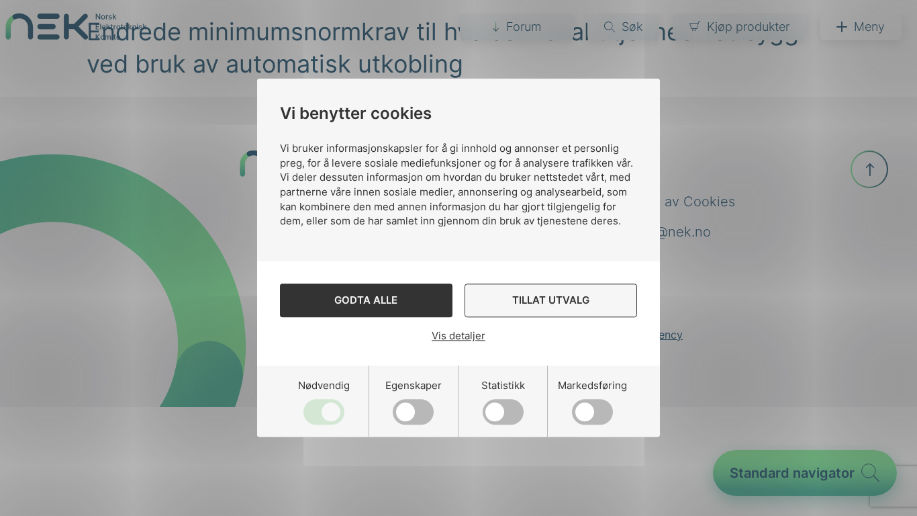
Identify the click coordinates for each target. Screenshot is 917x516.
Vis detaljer (458, 335)
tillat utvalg (550, 300)
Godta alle (365, 300)
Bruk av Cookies (683, 202)
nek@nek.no (671, 232)
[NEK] (76, 35)
